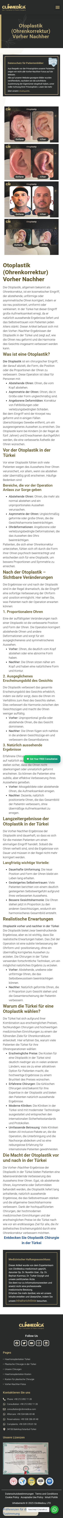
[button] (57, 7)
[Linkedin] (46, 1343)
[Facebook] (17, 1343)
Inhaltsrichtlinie (26, 1300)
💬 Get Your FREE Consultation (42, 759)
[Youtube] (31, 1343)
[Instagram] (39, 1343)
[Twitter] (24, 1343)
